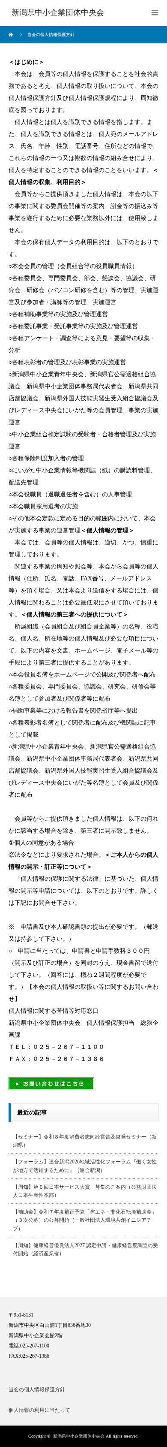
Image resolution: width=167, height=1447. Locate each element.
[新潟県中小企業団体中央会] (58, 13)
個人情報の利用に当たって (39, 1410)
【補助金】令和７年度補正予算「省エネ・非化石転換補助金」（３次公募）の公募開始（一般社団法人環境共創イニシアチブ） (85, 1220)
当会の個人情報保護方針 (37, 1390)
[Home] (12, 34)
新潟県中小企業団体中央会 (78, 1436)
